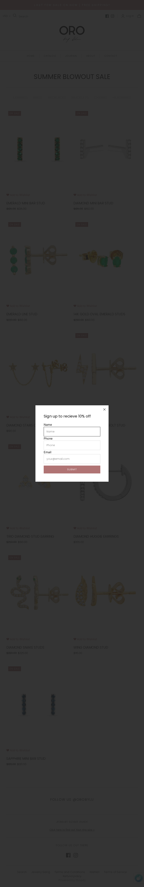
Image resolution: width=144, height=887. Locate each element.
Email (47, 452)
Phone (48, 438)
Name (48, 424)
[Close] (104, 409)
